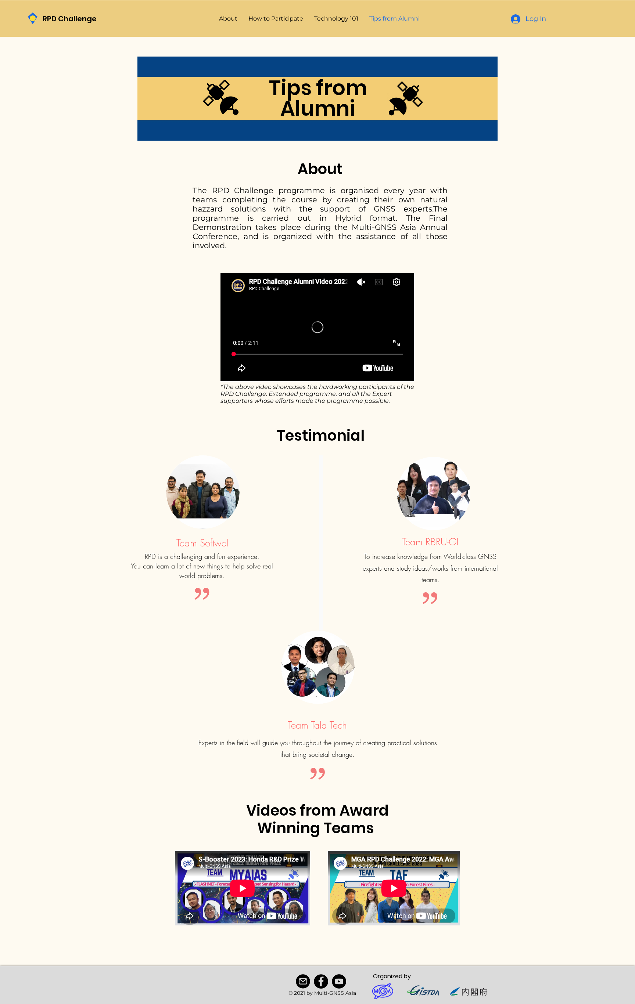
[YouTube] (339, 981)
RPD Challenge (70, 19)
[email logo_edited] (303, 981)
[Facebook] (321, 981)
